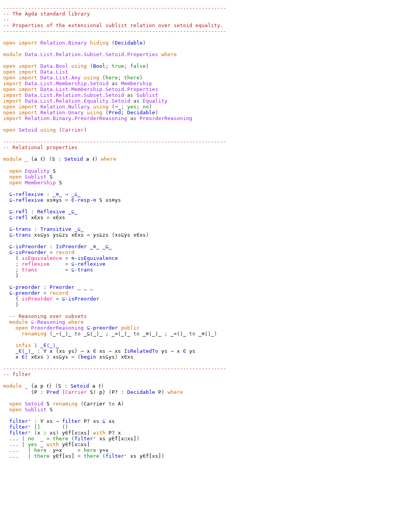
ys (71, 351)
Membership (40, 182)
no (146, 107)
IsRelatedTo (141, 351)
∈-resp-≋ (83, 200)
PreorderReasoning (57, 328)
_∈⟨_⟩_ (49, 345)
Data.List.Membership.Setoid (67, 83)
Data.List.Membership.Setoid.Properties (99, 89)
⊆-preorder (24, 287)
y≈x (57, 450)
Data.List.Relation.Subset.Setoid (74, 95)
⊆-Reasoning (48, 322)
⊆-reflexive (26, 194)
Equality (37, 171)
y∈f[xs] (63, 456)
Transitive (55, 229)
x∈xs (37, 217)
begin (88, 357)
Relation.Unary (62, 112)
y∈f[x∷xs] (76, 433)
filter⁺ (20, 421)
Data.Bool (54, 66)
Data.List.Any (60, 78)
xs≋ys (54, 200)
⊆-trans (20, 229)
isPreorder (37, 299)
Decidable (129, 43)
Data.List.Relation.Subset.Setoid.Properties (91, 54)
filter (71, 421)
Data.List (54, 72)
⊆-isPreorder (28, 246)
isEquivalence (42, 258)
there (132, 78)
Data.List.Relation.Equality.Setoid (77, 101)
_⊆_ (76, 194)
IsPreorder (71, 246)
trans (29, 270)
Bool (99, 66)
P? (115, 392)
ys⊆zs (60, 235)
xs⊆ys (42, 235)
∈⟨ (25, 357)
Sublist (36, 177)
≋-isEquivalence (94, 258)
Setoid (28, 130)
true (118, 66)
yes (131, 107)
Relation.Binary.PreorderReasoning (76, 118)
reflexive (36, 264)
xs (62, 351)
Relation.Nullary (65, 107)
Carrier (73, 130)
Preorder (62, 287)
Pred (115, 112)
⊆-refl (18, 212)
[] (37, 427)
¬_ (118, 107)
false (138, 66)
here (111, 78)
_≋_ (57, 194)
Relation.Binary (63, 43)
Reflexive (51, 212)
